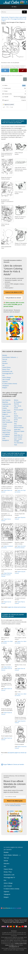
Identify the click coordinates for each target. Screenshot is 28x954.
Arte (3, 365)
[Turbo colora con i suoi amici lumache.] (7, 151)
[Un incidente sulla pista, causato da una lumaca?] (7, 222)
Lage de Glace (6, 432)
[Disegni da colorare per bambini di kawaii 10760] (21, 715)
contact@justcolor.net (14, 946)
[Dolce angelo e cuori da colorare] (21, 635)
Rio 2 (15, 413)
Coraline (4, 408)
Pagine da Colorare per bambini (13, 764)
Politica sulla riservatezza (18, 922)
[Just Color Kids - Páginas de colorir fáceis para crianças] (14, 926)
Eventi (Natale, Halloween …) (12, 855)
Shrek (15, 421)
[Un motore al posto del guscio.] (21, 189)
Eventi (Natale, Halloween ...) (10, 357)
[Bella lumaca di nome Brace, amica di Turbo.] (21, 214)
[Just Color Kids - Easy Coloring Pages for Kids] (3, 926)
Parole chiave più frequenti (8, 920)
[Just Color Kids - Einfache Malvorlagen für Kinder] (20, 926)
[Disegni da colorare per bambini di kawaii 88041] (7, 706)
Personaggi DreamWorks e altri (18, 19)
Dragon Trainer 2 (6, 412)
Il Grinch (4, 426)
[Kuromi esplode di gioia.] (7, 733)
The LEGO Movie (18, 442)
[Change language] (26, 2)
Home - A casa (6, 420)
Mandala (4, 355)
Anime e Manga (6, 377)
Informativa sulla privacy (15, 805)
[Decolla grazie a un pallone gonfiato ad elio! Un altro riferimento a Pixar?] (7, 244)
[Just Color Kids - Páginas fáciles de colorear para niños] (11, 926)
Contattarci (17, 920)
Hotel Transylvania (7, 422)
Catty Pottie (5, 406)
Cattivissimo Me (6, 404)
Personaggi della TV (7, 373)
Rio (15, 411)
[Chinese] (23, 926)
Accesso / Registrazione (24, 2)
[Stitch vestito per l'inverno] (7, 635)
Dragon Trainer (6, 410)
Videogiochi (5, 385)
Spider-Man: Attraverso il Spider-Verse (19, 431)
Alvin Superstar (6, 400)
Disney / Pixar (6, 369)
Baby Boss (5, 402)
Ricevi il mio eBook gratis (14, 801)
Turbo (3, 20)
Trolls (15, 444)
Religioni (4, 387)
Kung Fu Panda (6, 430)
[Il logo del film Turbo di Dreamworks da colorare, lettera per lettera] (21, 165)
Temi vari (4, 359)
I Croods (4, 424)
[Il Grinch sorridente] (21, 742)
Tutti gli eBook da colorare (13, 298)
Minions (16, 400)
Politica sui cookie (8, 922)
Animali (4, 361)
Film (3, 375)
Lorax (3, 438)
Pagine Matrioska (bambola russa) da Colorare (6, 575)
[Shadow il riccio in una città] (21, 662)
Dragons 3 (5, 414)
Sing (15, 423)
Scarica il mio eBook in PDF (13, 292)
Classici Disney (6, 367)
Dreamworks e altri (7, 371)
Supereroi (5, 381)
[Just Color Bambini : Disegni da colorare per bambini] (13, 2)
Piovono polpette (18, 409)
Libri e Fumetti (6, 379)
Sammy (16, 415)
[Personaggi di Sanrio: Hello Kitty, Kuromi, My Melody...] (7, 681)
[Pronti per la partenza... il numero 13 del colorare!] (21, 241)
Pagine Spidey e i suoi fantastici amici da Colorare (6, 668)
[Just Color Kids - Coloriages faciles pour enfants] (8, 926)
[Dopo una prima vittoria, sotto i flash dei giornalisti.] (7, 175)
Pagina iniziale (4, 17)
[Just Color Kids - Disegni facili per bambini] (17, 926)
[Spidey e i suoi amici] (7, 662)
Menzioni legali (23, 920)
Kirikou (4, 428)
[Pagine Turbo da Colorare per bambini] (2, 764)
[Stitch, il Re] (21, 689)
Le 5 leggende (6, 434)
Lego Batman (5, 436)
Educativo (5, 363)
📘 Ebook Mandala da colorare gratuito (11, 908)
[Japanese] (25, 926)
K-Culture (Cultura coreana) (9, 383)
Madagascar (5, 440)
